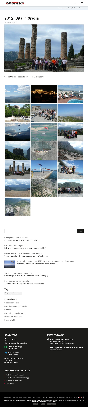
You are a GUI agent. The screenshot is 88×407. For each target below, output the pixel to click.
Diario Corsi (10, 384)
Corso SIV (8, 310)
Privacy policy (52, 404)
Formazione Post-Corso (13, 316)
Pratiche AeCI (9, 320)
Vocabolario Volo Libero (14, 381)
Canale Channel (13, 355)
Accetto (35, 404)
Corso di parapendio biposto (14, 313)
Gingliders (8, 293)
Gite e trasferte (17, 293)
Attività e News (67, 8)
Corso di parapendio (12, 303)
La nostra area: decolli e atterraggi (17, 378)
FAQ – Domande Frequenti (15, 375)
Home (59, 8)
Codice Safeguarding (11, 362)
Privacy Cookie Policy (64, 398)
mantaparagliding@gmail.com (18, 343)
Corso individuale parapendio (15, 306)
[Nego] (85, 403)
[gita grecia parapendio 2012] (17, 103)
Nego (42, 404)
